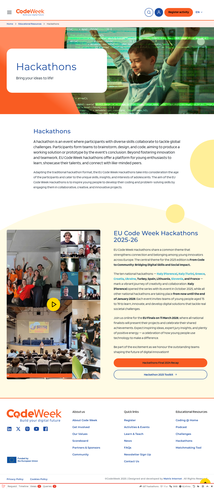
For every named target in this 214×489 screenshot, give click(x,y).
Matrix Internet (173, 478)
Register (130, 420)
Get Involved (81, 427)
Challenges (183, 434)
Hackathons (184, 440)
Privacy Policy (15, 479)
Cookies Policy (38, 479)
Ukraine (130, 279)
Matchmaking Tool (188, 447)
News (128, 440)
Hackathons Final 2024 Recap (160, 362)
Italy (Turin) (186, 274)
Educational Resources (29, 24)
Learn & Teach (133, 434)
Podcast (181, 427)
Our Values (79, 434)
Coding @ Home (187, 420)
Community (80, 454)
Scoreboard (80, 440)
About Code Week (84, 420)
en (198, 12)
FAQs (127, 447)
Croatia (119, 279)
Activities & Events (136, 427)
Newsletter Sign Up (137, 454)
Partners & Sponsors (86, 447)
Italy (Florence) (167, 274)
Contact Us (131, 461)
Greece (200, 274)
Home (10, 24)
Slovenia (177, 279)
